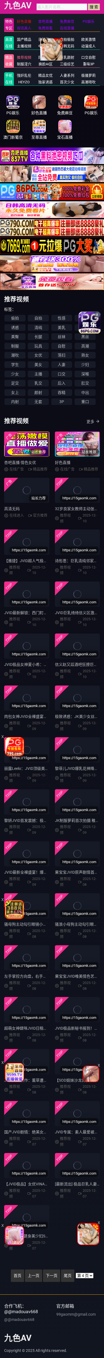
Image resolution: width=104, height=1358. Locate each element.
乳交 (38, 383)
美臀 (15, 336)
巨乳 (85, 327)
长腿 (38, 336)
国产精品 (24, 39)
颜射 (38, 392)
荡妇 (61, 355)
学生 (15, 364)
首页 (17, 1275)
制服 (15, 346)
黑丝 (85, 336)
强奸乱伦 (24, 75)
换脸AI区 (46, 64)
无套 (38, 401)
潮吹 (15, 355)
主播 (38, 374)
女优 (38, 355)
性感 (61, 318)
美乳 (61, 327)
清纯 (38, 327)
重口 (85, 401)
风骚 (85, 318)
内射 (15, 401)
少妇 (85, 364)
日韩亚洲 (45, 39)
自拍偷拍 (67, 39)
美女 (38, 364)
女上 (15, 392)
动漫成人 (88, 46)
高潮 (85, 346)
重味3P (88, 64)
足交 (15, 383)
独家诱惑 (45, 82)
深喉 (85, 374)
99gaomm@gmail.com (76, 1314)
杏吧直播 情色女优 (20, 462)
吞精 (61, 392)
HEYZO (24, 82)
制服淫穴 (24, 64)
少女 (15, 374)
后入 (61, 383)
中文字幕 (45, 46)
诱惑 (15, 327)
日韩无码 (67, 46)
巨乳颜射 (67, 57)
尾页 (68, 1275)
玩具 (38, 346)
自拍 (38, 318)
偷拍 (15, 318)
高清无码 (12, 509)
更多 (90, 421)
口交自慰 (88, 57)
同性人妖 (45, 57)
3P (61, 401)
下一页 (51, 1275)
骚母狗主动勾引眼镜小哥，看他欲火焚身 (39, 924)
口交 (61, 374)
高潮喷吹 (88, 82)
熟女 (85, 355)
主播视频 (24, 46)
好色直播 (62, 462)
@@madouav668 (19, 1319)
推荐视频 (24, 57)
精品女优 (45, 75)
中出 (85, 392)
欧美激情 (88, 39)
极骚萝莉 (88, 75)
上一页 (33, 1275)
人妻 (61, 364)
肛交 (85, 383)
